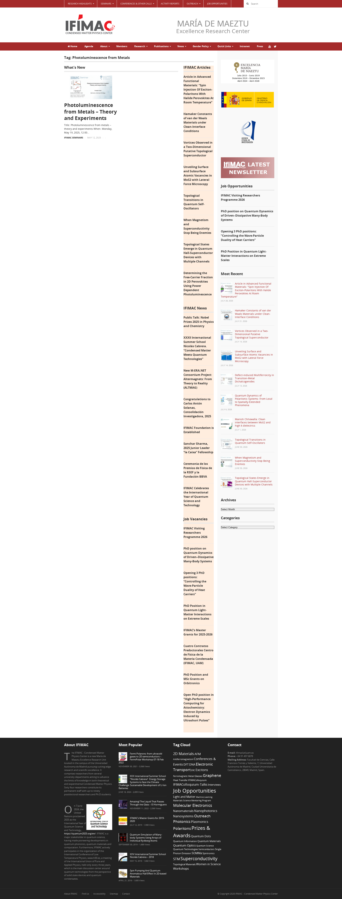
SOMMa (197, 853)
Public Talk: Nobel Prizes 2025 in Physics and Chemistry (198, 322)
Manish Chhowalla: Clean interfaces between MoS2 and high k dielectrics (253, 422)
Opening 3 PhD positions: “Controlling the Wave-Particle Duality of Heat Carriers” (194, 583)
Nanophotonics (205, 810)
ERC (193, 770)
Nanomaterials (183, 811)
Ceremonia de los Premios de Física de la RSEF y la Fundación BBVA (197, 470)
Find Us (85, 893)
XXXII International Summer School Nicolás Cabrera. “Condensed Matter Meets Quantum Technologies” (197, 348)
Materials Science (182, 800)
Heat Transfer (180, 780)
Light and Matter (184, 797)
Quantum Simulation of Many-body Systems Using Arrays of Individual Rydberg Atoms (146, 837)
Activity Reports (170, 3)
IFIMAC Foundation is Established (198, 430)
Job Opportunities (217, 3)
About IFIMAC (70, 893)
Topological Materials (184, 864)
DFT (186, 764)
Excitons (202, 770)
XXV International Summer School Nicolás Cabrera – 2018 (148, 856)
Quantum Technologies (185, 849)
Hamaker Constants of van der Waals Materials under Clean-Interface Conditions (197, 122)
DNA (192, 764)
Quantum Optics (184, 845)
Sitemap (114, 893)
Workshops (181, 868)
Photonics (181, 821)
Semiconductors (206, 849)
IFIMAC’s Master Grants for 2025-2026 (198, 632)
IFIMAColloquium (197, 780)
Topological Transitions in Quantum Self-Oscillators (193, 202)
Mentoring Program (201, 800)
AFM (198, 754)
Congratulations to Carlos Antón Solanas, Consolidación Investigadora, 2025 (197, 407)
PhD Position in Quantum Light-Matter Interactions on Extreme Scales (197, 612)
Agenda (88, 46)
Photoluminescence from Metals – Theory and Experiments (90, 111)
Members (121, 46)
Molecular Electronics (192, 805)
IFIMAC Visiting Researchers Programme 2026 (195, 532)
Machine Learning (204, 797)
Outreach (202, 815)
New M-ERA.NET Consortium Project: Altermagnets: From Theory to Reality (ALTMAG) (197, 379)
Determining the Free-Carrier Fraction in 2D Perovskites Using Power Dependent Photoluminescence (198, 283)
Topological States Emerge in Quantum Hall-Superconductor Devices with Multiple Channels (198, 252)
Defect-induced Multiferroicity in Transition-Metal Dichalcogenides (254, 378)
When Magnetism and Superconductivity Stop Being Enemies (197, 226)
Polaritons (182, 828)
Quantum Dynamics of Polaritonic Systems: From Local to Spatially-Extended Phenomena (253, 400)
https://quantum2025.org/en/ (80, 833)
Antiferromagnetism (183, 759)
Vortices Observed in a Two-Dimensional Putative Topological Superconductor (198, 149)
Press (260, 46)
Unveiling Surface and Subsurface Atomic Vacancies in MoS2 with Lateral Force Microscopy (197, 175)
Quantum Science (205, 845)
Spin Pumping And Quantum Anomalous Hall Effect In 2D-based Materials (148, 873)
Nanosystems (183, 816)
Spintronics (208, 853)
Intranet (245, 46)
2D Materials (183, 753)
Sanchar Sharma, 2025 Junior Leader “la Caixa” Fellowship (198, 448)
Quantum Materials (209, 841)
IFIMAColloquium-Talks (190, 784)
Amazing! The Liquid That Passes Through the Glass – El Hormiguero (148, 803)
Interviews (214, 784)
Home (73, 46)
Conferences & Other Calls (136, 3)
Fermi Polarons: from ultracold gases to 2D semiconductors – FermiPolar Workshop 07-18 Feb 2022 (141, 758)
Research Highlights (80, 3)
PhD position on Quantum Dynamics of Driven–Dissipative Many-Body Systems (198, 554)
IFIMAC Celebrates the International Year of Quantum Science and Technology (196, 496)
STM (176, 859)
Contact (126, 893)
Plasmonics (199, 821)
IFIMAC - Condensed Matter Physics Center (256, 893)
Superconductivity (198, 858)
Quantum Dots (201, 836)
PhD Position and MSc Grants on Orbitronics (195, 679)
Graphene (212, 775)
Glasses (198, 776)
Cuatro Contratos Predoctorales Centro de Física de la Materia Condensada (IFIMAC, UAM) (198, 654)
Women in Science (208, 864)
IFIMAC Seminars (73, 137)
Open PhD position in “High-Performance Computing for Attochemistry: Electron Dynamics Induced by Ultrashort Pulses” (198, 707)
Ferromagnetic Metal (183, 776)
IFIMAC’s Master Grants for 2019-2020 (147, 819)
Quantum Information (185, 841)
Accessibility (99, 893)
